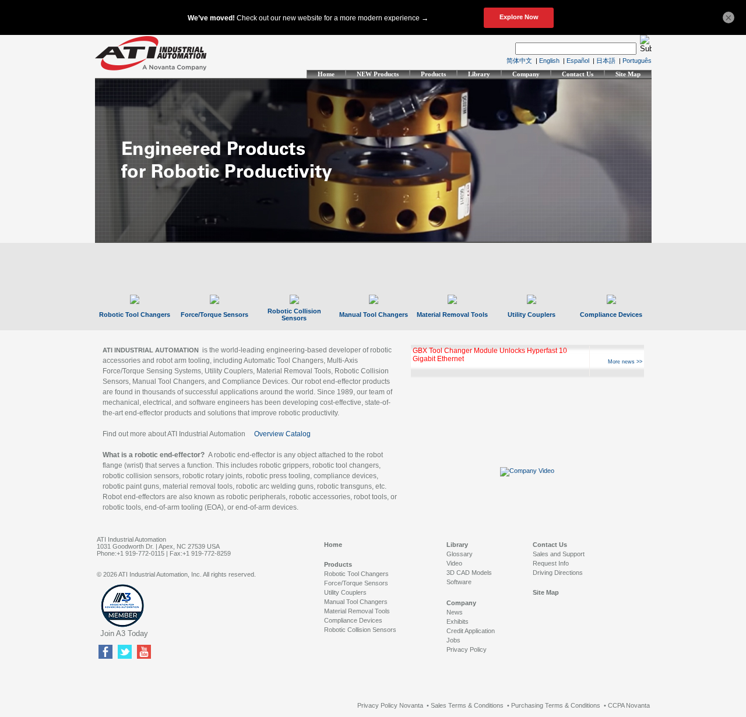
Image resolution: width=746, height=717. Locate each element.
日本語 (605, 60)
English (549, 60)
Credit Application (470, 630)
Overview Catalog (282, 434)
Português (637, 60)
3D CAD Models (469, 572)
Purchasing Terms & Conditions (555, 705)
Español (577, 60)
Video (454, 563)
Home (326, 73)
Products (433, 73)
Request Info (551, 563)
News (454, 612)
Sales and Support (559, 553)
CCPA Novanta (629, 705)
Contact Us (577, 73)
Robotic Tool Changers (134, 314)
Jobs (453, 640)
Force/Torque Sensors (214, 314)
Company (526, 73)
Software (458, 581)
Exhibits (457, 621)
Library (479, 73)
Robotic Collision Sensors (294, 315)
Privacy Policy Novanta (390, 705)
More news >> (625, 362)
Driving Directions (558, 572)
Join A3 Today (124, 633)
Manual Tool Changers (373, 314)
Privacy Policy (466, 649)
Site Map (628, 73)
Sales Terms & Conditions (467, 705)
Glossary (459, 553)
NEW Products (378, 73)
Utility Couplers (531, 314)
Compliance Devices (611, 314)
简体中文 (519, 60)
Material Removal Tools (452, 314)
